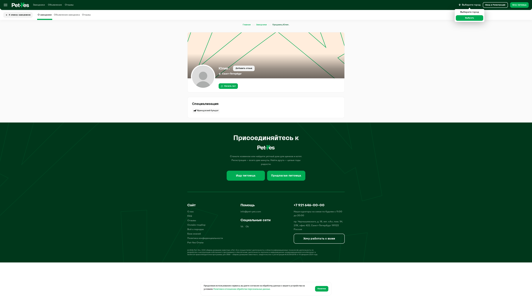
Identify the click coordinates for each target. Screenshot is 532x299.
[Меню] (5, 5)
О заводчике (45, 15)
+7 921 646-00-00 (309, 205)
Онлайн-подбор (196, 225)
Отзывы (69, 5)
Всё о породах (195, 229)
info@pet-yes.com (251, 212)
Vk (242, 227)
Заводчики (39, 5)
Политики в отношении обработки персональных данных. (241, 289)
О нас (190, 212)
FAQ (189, 216)
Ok (247, 227)
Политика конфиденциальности (205, 238)
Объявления (55, 5)
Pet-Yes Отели (195, 243)
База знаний (194, 234)
